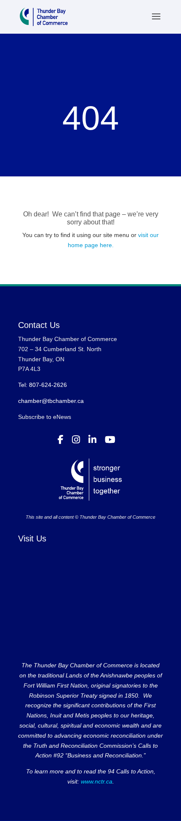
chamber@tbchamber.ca (51, 400)
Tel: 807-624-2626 (42, 384)
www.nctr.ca (95, 781)
